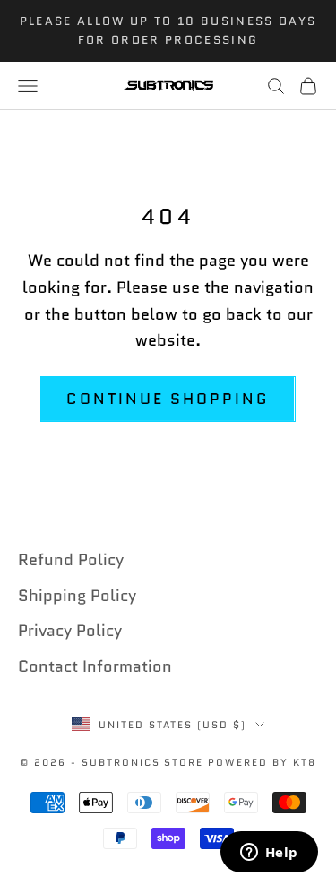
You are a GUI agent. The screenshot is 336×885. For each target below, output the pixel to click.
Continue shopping (167, 398)
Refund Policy (71, 559)
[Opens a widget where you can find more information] (269, 853)
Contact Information (95, 666)
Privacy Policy (70, 630)
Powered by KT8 (262, 762)
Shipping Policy (77, 595)
